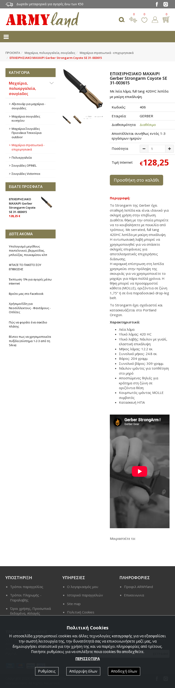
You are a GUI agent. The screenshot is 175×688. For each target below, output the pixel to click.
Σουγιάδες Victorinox (26, 174)
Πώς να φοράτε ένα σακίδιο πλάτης (28, 324)
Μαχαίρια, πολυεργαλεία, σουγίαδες (50, 53)
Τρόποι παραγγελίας (26, 586)
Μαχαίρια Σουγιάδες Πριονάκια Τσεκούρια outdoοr (26, 133)
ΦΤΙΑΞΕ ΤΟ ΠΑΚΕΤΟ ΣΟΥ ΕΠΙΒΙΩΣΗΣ (25, 267)
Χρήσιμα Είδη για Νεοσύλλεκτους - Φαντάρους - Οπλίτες (30, 308)
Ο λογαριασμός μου (82, 586)
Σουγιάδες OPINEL (24, 165)
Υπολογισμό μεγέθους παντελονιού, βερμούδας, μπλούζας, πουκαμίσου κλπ (28, 250)
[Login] (155, 19)
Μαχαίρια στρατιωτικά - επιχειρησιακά (107, 53)
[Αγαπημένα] (144, 19)
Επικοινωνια (134, 595)
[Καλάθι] (166, 19)
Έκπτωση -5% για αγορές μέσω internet (30, 281)
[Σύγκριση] (133, 19)
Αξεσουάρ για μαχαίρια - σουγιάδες (28, 106)
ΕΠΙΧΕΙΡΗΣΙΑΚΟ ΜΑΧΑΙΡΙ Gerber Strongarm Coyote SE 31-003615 (22, 207)
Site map (74, 603)
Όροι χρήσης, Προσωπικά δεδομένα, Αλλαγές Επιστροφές (30, 613)
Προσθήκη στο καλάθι (136, 180)
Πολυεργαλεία (22, 157)
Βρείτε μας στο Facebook (26, 294)
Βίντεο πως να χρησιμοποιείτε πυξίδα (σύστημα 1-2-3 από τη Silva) (30, 341)
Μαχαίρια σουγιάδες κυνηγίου (26, 118)
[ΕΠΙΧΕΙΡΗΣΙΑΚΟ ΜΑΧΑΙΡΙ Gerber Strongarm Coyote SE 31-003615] (82, 88)
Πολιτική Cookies (80, 612)
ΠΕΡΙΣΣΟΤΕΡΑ (87, 658)
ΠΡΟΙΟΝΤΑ (12, 53)
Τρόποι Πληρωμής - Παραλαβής (25, 597)
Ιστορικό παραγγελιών (85, 595)
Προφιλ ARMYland (138, 586)
